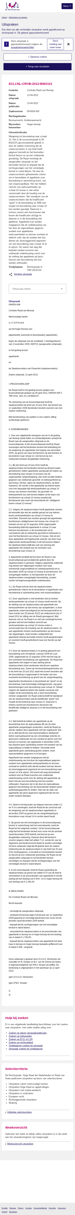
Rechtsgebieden (17, 116)
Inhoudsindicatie (18, 132)
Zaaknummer (16, 111)
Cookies (28, 1208)
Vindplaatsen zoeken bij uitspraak (26, 1045)
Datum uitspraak (14, 97)
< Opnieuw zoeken (37, 57)
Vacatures (62, 1208)
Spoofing (52, 1208)
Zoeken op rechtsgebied (21, 1042)
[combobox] (37, 289)
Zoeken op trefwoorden (20, 1036)
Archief (4, 1212)
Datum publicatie (14, 105)
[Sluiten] (68, 44)
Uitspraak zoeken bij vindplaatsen (26, 1048)
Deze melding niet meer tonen (55, 44)
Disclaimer (13, 1212)
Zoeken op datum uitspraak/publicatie (28, 1033)
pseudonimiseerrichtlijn (22, 47)
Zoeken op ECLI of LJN (20, 1039)
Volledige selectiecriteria (19, 1112)
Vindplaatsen (16, 267)
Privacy (21, 1208)
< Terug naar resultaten (37, 66)
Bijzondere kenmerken (15, 126)
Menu (66, 6)
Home (4, 17)
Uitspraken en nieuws (18, 17)
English (5, 1208)
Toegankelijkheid (40, 1208)
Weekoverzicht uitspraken (20, 1143)
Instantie (13, 90)
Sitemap (12, 1208)
